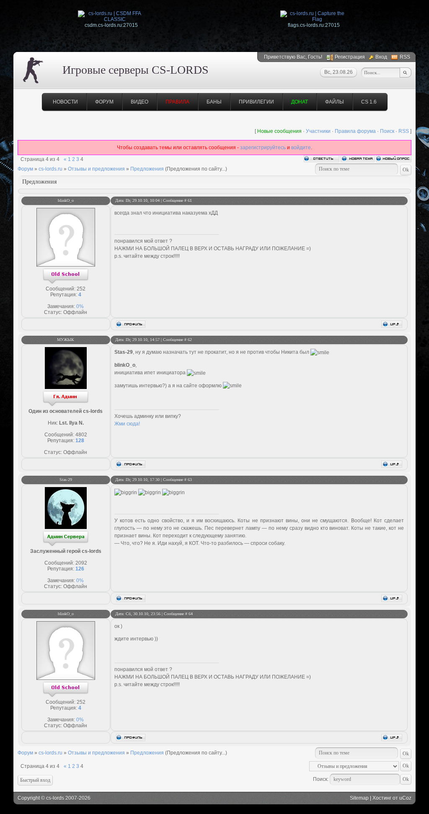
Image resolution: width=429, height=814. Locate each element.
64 (191, 614)
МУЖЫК (65, 339)
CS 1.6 (369, 102)
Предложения (147, 169)
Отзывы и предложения (96, 169)
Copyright (29, 798)
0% (80, 306)
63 (190, 479)
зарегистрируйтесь (263, 147)
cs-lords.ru (50, 169)
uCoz (405, 798)
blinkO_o (66, 200)
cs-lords (55, 798)
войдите (301, 147)
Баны (214, 102)
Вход (381, 57)
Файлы (334, 102)
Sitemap (359, 798)
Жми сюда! (127, 424)
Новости (65, 102)
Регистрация (350, 57)
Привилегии (256, 102)
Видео (139, 102)
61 (190, 200)
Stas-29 (65, 479)
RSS (405, 57)
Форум (104, 102)
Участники (318, 131)
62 (190, 339)
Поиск (387, 131)
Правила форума (355, 131)
